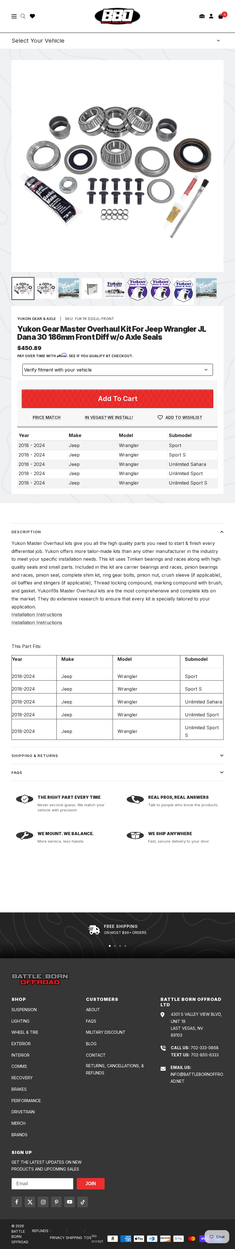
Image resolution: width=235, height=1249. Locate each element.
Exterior (21, 1043)
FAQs (16, 772)
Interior (20, 1055)
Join (90, 1183)
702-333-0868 (205, 1047)
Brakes (19, 1089)
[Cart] (221, 16)
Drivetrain (23, 1111)
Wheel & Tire (24, 1032)
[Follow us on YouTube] (69, 1202)
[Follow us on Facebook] (16, 1202)
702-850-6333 (205, 1054)
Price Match (46, 417)
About (93, 1009)
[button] (202, 16)
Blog (91, 1043)
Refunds (40, 1231)
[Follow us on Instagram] (43, 1202)
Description (26, 531)
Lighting (20, 1021)
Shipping (74, 1238)
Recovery (22, 1077)
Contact (96, 1055)
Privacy (57, 1238)
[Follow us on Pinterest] (56, 1202)
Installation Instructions (36, 614)
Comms (19, 1066)
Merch (18, 1123)
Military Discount (106, 1032)
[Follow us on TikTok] (82, 1202)
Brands (19, 1134)
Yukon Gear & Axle (36, 318)
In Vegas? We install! (109, 417)
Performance (26, 1100)
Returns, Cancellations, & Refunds (115, 1069)
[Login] (211, 16)
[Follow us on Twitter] (30, 1202)
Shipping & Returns (34, 755)
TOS (87, 1238)
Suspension (24, 1009)
